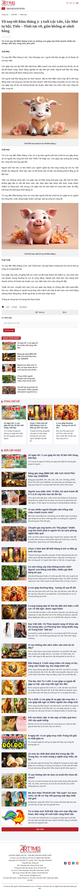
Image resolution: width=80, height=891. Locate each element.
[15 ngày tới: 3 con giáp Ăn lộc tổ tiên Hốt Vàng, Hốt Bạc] (14, 412)
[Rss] (77, 863)
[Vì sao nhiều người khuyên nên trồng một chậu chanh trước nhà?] (14, 515)
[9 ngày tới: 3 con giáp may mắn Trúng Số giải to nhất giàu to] (14, 741)
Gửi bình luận (9, 330)
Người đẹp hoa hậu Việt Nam (15, 8)
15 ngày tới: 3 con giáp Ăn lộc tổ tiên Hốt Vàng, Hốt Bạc (14, 425)
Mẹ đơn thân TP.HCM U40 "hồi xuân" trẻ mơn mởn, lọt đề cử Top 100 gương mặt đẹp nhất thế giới (52, 796)
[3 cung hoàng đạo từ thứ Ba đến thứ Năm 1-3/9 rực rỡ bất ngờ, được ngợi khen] (14, 611)
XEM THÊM (40, 829)
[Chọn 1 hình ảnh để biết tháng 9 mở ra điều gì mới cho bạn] (40, 412)
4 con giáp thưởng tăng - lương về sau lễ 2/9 (66, 425)
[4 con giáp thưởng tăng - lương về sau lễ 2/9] (66, 412)
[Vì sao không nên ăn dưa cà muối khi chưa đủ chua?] (14, 780)
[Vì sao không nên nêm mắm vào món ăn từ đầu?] (14, 651)
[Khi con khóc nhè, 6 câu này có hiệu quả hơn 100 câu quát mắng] (14, 723)
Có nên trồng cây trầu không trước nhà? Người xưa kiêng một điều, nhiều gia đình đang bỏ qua (50, 569)
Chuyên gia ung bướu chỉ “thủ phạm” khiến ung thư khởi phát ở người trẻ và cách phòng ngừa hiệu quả (52, 530)
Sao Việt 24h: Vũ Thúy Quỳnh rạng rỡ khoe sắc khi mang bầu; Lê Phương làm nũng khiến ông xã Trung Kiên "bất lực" (53, 627)
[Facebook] (65, 863)
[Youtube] (69, 863)
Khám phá (5, 418)
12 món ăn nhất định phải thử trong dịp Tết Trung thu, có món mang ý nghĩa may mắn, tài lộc (52, 756)
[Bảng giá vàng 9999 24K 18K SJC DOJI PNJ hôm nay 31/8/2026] (14, 479)
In (65, 312)
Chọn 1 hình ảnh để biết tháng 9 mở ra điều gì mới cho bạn (39, 425)
